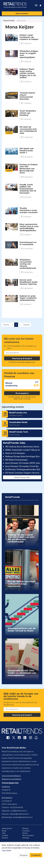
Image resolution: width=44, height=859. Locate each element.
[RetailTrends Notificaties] (36, 738)
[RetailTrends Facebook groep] (8, 738)
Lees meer (6, 850)
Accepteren (36, 855)
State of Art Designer (15, 453)
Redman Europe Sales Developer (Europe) (23, 456)
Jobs (4, 833)
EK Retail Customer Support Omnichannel (23, 472)
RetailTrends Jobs (22, 477)
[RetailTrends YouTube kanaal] (19, 738)
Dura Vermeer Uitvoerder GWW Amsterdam (23, 463)
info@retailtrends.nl (19, 811)
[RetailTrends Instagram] (30, 738)
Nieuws (25, 828)
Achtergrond (7, 828)
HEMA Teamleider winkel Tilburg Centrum (23, 450)
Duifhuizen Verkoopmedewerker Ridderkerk (23, 469)
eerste (6, 324)
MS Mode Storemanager (16, 459)
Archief (5, 838)
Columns (26, 831)
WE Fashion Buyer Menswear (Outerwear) (23, 446)
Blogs (4, 831)
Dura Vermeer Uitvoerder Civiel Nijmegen (23, 466)
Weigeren (23, 855)
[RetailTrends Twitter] (13, 738)
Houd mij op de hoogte (21, 358)
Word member (22, 13)
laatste (26, 324)
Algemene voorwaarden (11, 779)
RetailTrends (9, 20)
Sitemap (25, 838)
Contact (5, 835)
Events (25, 833)
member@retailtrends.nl (23, 817)
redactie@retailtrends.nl (19, 814)
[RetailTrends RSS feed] (25, 738)
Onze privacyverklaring (11, 776)
